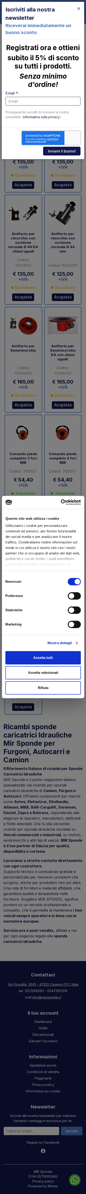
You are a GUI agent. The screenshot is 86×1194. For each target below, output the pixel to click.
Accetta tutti (43, 658)
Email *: (12, 93)
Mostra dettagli (59, 643)
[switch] (74, 596)
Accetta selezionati (43, 672)
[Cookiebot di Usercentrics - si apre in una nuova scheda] (61, 502)
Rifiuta (43, 688)
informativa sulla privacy (41, 117)
